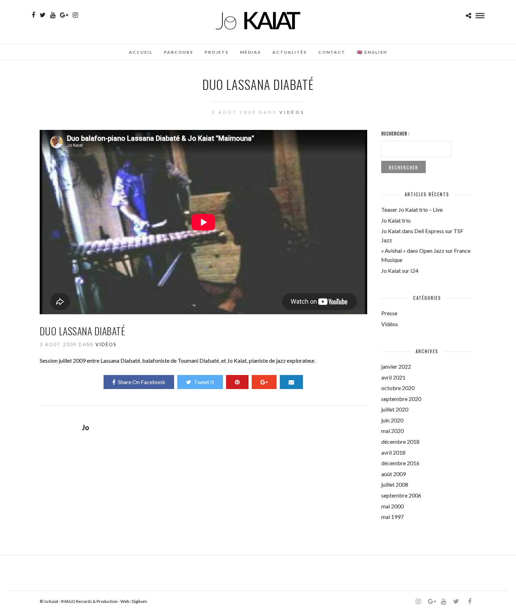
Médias (250, 52)
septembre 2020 (401, 398)
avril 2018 (393, 452)
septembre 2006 (401, 495)
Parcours (178, 52)
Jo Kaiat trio (396, 220)
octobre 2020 (398, 387)
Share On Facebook (141, 382)
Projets (217, 52)
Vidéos (292, 112)
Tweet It (204, 382)
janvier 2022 (396, 366)
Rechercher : (395, 133)
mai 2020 (392, 430)
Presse (389, 313)
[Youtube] (52, 15)
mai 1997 (392, 516)
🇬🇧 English (372, 52)
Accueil (140, 52)
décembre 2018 (400, 441)
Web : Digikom (133, 601)
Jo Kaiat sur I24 (399, 270)
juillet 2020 (394, 409)
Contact (331, 52)
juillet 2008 (394, 484)
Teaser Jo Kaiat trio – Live (412, 209)
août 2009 (393, 473)
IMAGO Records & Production (89, 601)
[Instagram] (75, 15)
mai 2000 (392, 506)
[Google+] (64, 15)
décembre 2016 (400, 463)
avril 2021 (393, 377)
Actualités (289, 52)
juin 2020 (392, 420)
